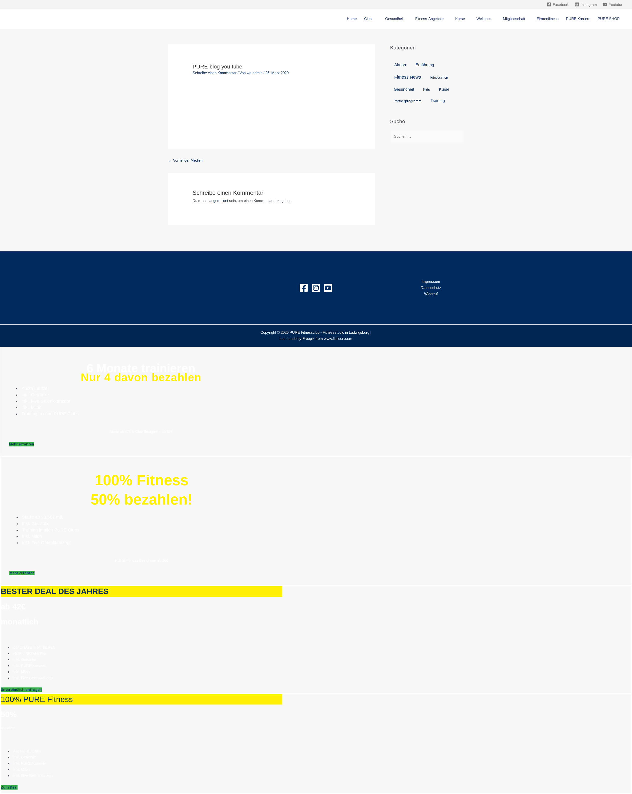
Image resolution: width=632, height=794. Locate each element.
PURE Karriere (578, 19)
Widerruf (431, 294)
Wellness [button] (483, 19)
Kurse (444, 89)
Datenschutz (431, 288)
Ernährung (424, 65)
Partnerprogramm (407, 101)
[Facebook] (303, 287)
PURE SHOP (609, 19)
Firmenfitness (548, 19)
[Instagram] (315, 287)
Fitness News (407, 77)
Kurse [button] (460, 19)
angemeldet (218, 200)
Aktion (400, 64)
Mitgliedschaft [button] (514, 19)
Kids (426, 89)
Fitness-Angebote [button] (429, 19)
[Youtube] (328, 287)
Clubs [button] (369, 19)
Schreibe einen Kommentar (215, 73)
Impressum (431, 281)
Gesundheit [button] (394, 19)
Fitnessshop (439, 77)
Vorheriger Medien (185, 160)
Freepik (308, 338)
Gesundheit (404, 89)
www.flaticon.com (338, 338)
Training (438, 100)
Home (352, 19)
